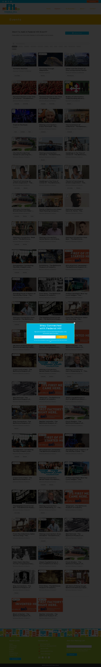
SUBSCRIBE (61, 337)
